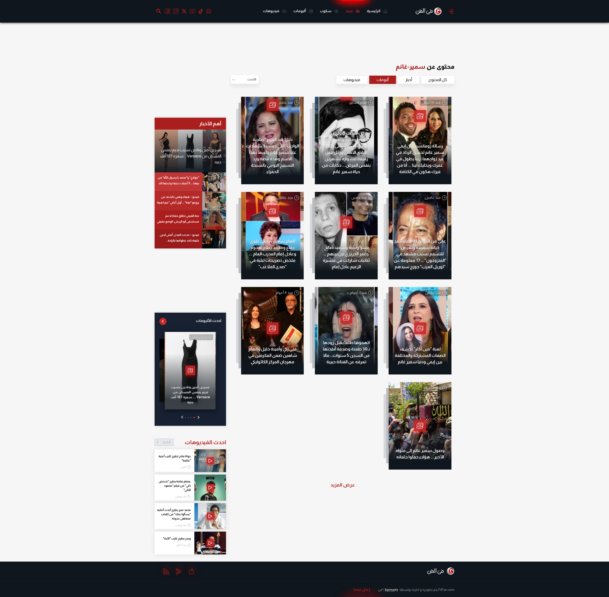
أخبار (408, 80)
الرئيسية (374, 11)
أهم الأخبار (210, 123)
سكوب (326, 11)
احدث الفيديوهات (194, 442)
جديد (349, 11)
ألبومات (300, 11)
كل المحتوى (437, 80)
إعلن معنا (362, 589)
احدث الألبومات (208, 321)
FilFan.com (446, 590)
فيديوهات (271, 11)
